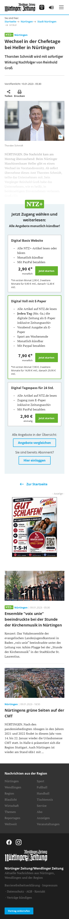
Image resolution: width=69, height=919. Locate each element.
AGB (29, 891)
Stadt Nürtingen (46, 21)
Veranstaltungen (48, 824)
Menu (61, 7)
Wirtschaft (12, 806)
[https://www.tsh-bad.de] (34, 527)
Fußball (42, 787)
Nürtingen (27, 21)
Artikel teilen (8, 92)
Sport (40, 781)
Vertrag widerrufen (19, 910)
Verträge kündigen (19, 897)
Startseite (10, 21)
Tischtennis (45, 799)
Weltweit (11, 824)
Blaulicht (11, 799)
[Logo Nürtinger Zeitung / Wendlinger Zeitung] (20, 7)
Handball (43, 793)
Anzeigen (43, 818)
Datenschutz (15, 891)
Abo (39, 812)
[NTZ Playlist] (51, 7)
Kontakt (39, 891)
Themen (10, 812)
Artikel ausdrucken (19, 92)
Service (42, 806)
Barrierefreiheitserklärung (22, 885)
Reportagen (12, 818)
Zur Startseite (36, 484)
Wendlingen (13, 787)
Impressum (50, 885)
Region (9, 793)
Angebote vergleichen (34, 443)
